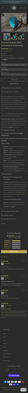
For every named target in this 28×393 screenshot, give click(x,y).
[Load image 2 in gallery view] (14, 36)
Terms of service (14, 389)
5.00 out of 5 (18, 236)
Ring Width (4, 67)
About (4, 340)
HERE (22, 199)
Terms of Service (7, 353)
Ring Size (3, 62)
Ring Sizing (5, 350)
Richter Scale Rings (8, 387)
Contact (5, 343)
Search (4, 333)
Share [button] (4, 223)
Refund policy (6, 357)
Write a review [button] (14, 251)
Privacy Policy (6, 360)
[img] (4, 261)
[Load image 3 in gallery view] (21, 36)
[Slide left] (1, 37)
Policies (5, 347)
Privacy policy (7, 389)
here (13, 206)
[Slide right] (26, 37)
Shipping (2, 55)
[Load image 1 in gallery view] (7, 36)
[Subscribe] (21, 370)
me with (11, 127)
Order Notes (4, 72)
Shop (4, 337)
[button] (3, 7)
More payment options (14, 83)
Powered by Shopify (16, 387)
